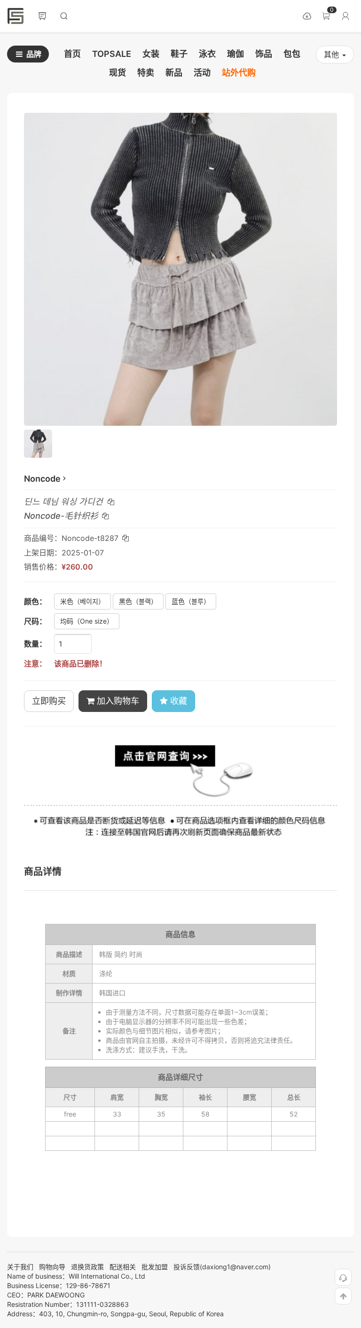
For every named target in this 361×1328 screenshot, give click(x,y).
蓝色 (191, 601)
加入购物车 (116, 701)
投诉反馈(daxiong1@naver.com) (222, 1267)
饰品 (263, 54)
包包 (291, 54)
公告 (42, 16)
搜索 (63, 16)
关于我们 (20, 1267)
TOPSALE (111, 54)
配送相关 (123, 1267)
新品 (173, 73)
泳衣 (207, 54)
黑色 (138, 601)
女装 (150, 54)
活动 (202, 73)
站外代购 (239, 73)
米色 (82, 601)
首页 (15, 16)
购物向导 (52, 1267)
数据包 (306, 16)
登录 (345, 16)
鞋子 (179, 54)
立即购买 (49, 701)
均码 (86, 621)
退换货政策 (87, 1267)
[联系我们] (343, 1277)
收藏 (177, 701)
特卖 (145, 73)
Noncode (42, 479)
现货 (117, 73)
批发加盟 (154, 1267)
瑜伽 (235, 54)
